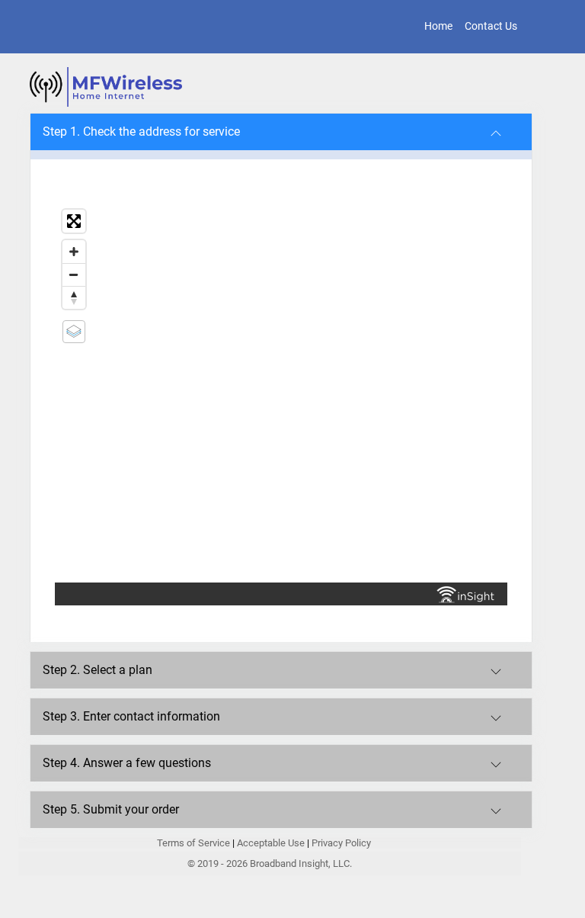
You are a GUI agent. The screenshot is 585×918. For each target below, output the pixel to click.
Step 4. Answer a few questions (127, 763)
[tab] (280, 132)
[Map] (281, 392)
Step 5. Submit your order (111, 809)
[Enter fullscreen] (73, 221)
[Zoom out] (73, 274)
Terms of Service (194, 843)
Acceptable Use (271, 843)
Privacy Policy (341, 843)
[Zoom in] (73, 251)
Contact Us (491, 26)
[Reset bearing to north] (73, 297)
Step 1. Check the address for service (141, 131)
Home (438, 26)
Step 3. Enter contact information (131, 716)
